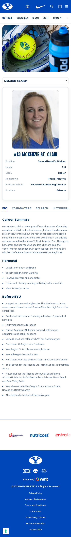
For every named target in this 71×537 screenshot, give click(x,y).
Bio (4, 208)
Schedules (22, 17)
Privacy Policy (35, 493)
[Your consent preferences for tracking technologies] (6, 531)
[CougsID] (27, 6)
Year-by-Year (21, 208)
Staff (46, 17)
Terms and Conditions (35, 505)
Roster (35, 17)
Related (42, 208)
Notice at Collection (35, 523)
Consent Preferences (35, 499)
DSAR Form (35, 511)
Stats (56, 17)
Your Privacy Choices (35, 517)
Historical (61, 208)
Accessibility (35, 529)
